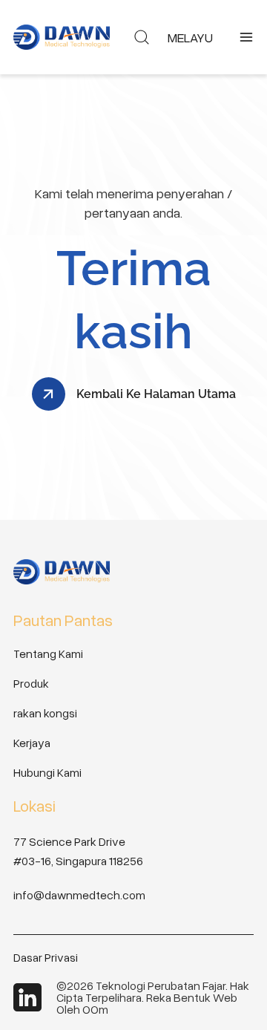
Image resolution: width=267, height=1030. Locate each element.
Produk (31, 683)
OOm (95, 1009)
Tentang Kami (48, 653)
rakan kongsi (45, 712)
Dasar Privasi (45, 957)
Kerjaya (31, 742)
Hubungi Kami (47, 772)
